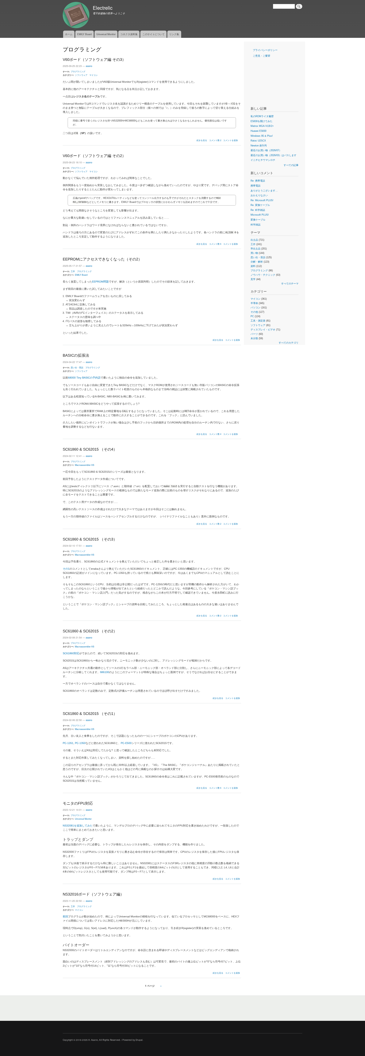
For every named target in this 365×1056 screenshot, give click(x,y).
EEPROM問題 (100, 281)
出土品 (254, 239)
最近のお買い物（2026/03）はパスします (273, 155)
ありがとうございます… (264, 190)
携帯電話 (255, 185)
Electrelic (103, 7)
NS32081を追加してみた (78, 825)
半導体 (254, 303)
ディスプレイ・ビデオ (263, 329)
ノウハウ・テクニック (263, 274)
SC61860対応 (71, 653)
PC (252, 316)
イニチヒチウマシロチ (263, 160)
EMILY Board (84, 34)
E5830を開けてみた (261, 121)
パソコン (255, 307)
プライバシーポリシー (265, 50)
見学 (253, 279)
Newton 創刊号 (259, 145)
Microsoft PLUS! (260, 214)
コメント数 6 (215, 243)
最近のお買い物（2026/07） (266, 150)
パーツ (254, 334)
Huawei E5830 (258, 130)
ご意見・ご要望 (261, 55)
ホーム (68, 34)
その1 (66, 568)
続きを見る (202, 140)
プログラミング (78, 71)
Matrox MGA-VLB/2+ (262, 126)
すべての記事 (291, 165)
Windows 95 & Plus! (262, 135)
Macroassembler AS (84, 464)
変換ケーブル (258, 219)
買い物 (254, 253)
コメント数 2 (215, 140)
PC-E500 (126, 743)
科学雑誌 (255, 224)
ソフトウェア (81, 74)
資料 (253, 266)
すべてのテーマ (289, 283)
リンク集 (174, 34)
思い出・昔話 (77, 367)
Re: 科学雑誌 (258, 210)
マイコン (93, 74)
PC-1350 (80, 743)
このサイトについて (153, 34)
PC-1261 (68, 743)
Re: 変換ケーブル (260, 205)
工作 (73, 271)
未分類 (254, 338)
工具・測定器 (258, 320)
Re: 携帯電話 (258, 180)
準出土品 (255, 248)
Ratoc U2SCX (258, 140)
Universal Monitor (106, 34)
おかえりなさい (259, 195)
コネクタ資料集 (129, 34)
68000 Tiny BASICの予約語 (84, 377)
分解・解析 (257, 261)
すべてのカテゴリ (288, 342)
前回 (65, 916)
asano (89, 66)
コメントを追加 (230, 140)
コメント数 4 (215, 434)
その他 (254, 311)
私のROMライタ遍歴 (262, 116)
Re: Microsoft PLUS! (262, 200)
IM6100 (104, 672)
